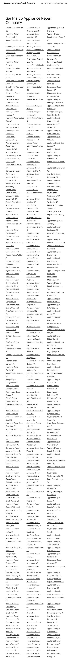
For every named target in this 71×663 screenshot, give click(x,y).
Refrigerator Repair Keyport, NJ (34, 303)
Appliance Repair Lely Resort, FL (55, 247)
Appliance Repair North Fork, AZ (35, 387)
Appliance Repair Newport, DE (12, 487)
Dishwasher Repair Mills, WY (34, 424)
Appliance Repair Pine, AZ (35, 549)
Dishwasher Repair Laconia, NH (13, 94)
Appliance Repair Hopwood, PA (12, 648)
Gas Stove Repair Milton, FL (33, 350)
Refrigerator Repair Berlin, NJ (13, 630)
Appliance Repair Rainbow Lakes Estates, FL (33, 155)
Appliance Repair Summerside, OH (12, 287)
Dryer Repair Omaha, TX (14, 543)
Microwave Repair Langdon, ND (33, 82)
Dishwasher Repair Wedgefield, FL (54, 325)
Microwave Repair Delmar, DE (33, 431)
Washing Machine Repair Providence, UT (35, 48)
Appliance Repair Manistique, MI (53, 119)
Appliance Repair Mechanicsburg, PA (34, 592)
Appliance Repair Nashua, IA (12, 113)
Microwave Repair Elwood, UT (33, 586)
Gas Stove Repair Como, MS (33, 241)
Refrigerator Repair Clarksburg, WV (54, 63)
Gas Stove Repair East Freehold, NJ (55, 294)
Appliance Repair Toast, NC (33, 530)
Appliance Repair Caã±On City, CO (53, 549)
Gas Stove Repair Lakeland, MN (33, 309)
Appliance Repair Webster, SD (33, 213)
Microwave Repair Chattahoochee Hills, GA (35, 342)
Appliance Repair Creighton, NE (12, 35)
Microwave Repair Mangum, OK (33, 42)
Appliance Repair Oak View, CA (35, 132)
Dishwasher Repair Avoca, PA (13, 294)
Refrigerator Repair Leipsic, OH (54, 493)
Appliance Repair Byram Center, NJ (33, 290)
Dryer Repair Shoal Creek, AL (54, 418)
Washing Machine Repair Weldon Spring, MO (55, 214)
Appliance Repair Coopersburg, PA (12, 617)
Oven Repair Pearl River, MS (54, 512)
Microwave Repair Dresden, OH (33, 443)
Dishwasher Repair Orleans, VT (13, 210)
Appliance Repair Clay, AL (35, 605)
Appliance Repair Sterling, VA (33, 381)
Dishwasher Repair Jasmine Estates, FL (13, 449)
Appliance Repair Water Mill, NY (53, 182)
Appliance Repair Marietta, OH (53, 157)
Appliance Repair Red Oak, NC (14, 418)
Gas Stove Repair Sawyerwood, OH (33, 655)
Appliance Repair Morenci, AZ (33, 518)
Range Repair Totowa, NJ (35, 119)
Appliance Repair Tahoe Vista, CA (33, 334)
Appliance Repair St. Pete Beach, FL (13, 455)
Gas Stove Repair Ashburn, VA (33, 322)
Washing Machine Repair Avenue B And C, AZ (56, 37)
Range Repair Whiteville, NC (52, 200)
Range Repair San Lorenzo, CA (54, 57)
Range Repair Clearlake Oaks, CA (56, 462)
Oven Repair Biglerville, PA (56, 235)
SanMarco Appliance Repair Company (19, 3)
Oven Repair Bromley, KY (14, 166)
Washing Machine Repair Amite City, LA (35, 328)
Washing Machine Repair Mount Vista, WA (54, 286)
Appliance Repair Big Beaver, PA (14, 549)
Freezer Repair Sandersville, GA (12, 399)
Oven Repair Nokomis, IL (14, 406)
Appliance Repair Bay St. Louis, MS (55, 524)
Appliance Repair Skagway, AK (33, 272)
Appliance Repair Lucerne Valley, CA (54, 574)
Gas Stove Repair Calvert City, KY (12, 197)
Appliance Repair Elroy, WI (56, 169)
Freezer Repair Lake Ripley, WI (13, 203)
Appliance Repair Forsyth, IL (12, 63)
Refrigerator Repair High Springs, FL (54, 350)
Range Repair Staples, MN (14, 42)
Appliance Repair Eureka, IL (53, 605)
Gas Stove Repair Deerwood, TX (33, 580)
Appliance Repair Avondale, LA (33, 163)
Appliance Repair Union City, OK (15, 119)
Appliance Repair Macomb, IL (33, 266)
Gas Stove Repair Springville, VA (54, 188)
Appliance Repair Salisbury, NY (12, 231)
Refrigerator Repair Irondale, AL (54, 375)
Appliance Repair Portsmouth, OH (53, 536)
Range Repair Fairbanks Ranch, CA (14, 480)
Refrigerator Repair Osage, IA (13, 393)
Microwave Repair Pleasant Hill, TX (33, 138)
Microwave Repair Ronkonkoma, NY (12, 536)
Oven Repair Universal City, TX (35, 375)
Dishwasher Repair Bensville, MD (54, 266)
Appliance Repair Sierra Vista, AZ (36, 449)
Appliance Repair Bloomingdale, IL (33, 474)
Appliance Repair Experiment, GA (33, 253)
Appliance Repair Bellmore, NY (53, 259)
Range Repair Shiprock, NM (56, 568)
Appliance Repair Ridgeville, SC (53, 337)
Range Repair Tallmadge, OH (53, 623)
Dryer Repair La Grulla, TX (55, 70)
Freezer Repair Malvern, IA (11, 362)
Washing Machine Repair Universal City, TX (14, 224)
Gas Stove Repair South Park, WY (12, 611)
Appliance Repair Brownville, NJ (53, 368)
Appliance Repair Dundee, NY (33, 200)
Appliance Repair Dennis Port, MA (53, 505)
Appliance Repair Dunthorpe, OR (53, 586)
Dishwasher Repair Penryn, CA (54, 88)
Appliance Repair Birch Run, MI (56, 331)
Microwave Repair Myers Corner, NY (33, 642)
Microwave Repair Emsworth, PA (54, 399)
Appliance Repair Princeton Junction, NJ (56, 241)
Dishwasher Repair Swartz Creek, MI (13, 306)
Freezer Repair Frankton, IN (32, 406)
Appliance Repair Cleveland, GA (53, 443)
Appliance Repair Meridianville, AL (12, 412)
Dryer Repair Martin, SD (15, 46)
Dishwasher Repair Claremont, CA (13, 318)
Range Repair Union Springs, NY (55, 207)
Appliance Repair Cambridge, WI (33, 235)
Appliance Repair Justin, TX (12, 530)
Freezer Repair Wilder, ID (14, 256)
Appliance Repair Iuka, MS (14, 580)
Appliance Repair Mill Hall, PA (35, 315)
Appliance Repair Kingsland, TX (12, 300)
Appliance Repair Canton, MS (53, 150)
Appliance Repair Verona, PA (33, 499)
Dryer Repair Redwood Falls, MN (14, 88)
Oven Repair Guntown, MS (56, 356)
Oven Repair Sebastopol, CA (53, 518)
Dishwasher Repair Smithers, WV (34, 623)
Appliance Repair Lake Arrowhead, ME (35, 455)
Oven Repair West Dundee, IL (13, 132)
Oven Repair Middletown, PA (53, 278)
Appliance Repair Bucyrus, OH (12, 275)
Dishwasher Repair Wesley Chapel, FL (34, 437)
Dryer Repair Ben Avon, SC (14, 29)
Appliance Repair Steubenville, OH (33, 480)
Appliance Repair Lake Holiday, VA (55, 343)
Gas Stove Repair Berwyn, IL (54, 655)
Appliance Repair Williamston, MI (33, 462)
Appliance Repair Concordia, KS (12, 568)
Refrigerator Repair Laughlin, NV (34, 543)
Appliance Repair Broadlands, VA (33, 561)
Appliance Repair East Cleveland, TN (14, 424)
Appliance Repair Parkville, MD (12, 468)
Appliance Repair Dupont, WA (53, 253)
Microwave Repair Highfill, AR (54, 362)
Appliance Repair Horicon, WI (33, 512)
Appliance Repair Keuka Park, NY (53, 431)
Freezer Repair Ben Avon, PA (13, 70)
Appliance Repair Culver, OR (53, 312)
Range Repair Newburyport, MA (13, 191)
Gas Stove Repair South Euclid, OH (12, 493)
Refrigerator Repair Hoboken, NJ (34, 219)
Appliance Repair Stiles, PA (53, 138)
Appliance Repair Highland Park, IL (53, 412)
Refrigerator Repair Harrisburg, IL (13, 185)
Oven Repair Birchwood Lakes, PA (15, 82)
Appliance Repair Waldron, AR (12, 561)
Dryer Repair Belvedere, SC (52, 393)
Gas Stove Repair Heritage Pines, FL (13, 126)
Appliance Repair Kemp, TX (53, 455)
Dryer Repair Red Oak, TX (14, 356)
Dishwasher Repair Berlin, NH (13, 238)
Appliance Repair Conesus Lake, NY (33, 29)
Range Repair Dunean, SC (14, 375)
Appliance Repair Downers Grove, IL (13, 387)
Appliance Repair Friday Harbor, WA (36, 362)
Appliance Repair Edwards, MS (33, 636)
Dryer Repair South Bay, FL (34, 399)
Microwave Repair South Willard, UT (12, 499)
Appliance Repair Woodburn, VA (33, 284)
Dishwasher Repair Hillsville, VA (34, 70)
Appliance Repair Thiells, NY (12, 368)
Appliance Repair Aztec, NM (12, 524)
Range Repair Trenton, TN (56, 163)
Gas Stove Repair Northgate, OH (54, 175)
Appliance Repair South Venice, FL (53, 543)
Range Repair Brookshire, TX (32, 188)
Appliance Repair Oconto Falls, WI (12, 216)
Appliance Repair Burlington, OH (53, 228)
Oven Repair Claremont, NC (11, 138)
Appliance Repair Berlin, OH (53, 499)
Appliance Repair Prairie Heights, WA (34, 169)
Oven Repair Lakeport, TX (55, 599)
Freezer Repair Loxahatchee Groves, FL (35, 146)
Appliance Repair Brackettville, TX (53, 300)
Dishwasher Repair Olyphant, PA (54, 561)
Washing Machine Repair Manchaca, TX (35, 76)
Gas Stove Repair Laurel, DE (12, 343)
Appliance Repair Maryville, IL (33, 617)
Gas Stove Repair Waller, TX (33, 505)
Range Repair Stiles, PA (35, 65)
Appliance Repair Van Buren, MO (55, 107)
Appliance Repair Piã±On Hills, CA (12, 586)
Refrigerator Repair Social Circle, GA (54, 113)
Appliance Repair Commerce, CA (53, 51)
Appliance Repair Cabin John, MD (56, 45)
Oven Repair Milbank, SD (14, 350)
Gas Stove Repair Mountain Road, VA (34, 536)
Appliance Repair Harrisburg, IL (12, 605)
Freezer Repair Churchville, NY (32, 259)
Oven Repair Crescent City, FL (55, 424)
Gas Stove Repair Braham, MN (54, 617)
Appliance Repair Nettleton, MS (12, 107)
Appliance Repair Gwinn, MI (53, 318)
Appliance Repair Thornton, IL (33, 175)
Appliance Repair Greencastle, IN (12, 281)
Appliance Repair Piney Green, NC (14, 244)
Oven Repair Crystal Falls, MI (34, 107)
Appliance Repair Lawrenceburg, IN (33, 648)
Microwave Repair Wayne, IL (12, 462)
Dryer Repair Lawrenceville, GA (33, 630)
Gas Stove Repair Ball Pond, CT (35, 412)
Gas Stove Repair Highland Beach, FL (13, 269)
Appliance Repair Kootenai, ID (53, 555)
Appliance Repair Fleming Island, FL (54, 642)
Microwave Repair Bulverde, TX (33, 113)
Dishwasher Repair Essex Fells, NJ (54, 94)
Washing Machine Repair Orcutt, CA (54, 449)
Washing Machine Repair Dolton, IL (13, 623)
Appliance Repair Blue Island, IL (55, 29)
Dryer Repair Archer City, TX (55, 530)
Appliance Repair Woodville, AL (53, 630)
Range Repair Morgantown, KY (12, 381)
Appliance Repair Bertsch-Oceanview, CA (13, 336)
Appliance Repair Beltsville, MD (33, 393)
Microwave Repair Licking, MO (12, 160)
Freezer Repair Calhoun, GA (53, 387)
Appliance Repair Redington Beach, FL (55, 101)
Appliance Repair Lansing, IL (33, 418)
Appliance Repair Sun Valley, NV (14, 512)
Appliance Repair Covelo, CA (53, 487)
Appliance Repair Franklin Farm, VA (12, 443)
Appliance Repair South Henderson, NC (55, 592)
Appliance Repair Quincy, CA (53, 406)
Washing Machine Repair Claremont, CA (55, 580)
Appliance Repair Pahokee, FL (53, 82)
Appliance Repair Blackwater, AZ (33, 247)
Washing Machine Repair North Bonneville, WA (13, 146)
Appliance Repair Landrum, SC (33, 297)
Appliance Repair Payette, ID (53, 381)
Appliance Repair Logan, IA (33, 555)
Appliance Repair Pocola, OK (33, 568)
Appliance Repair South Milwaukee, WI (14, 518)
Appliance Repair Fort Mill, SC (14, 431)
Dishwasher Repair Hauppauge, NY (34, 574)
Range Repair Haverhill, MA (35, 493)
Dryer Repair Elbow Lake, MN (34, 182)
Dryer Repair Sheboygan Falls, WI (55, 474)
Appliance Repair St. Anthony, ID (55, 222)
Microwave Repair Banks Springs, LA (33, 468)
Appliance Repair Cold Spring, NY (55, 144)
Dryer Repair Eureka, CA (14, 599)
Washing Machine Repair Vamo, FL (33, 54)
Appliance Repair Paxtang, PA (33, 368)
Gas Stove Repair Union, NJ (33, 278)
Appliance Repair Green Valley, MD (12, 250)
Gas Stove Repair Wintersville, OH (54, 76)
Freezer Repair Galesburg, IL (53, 648)
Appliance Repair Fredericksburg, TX (34, 524)
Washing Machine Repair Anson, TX (13, 636)
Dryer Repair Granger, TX (55, 480)
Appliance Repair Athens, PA (33, 599)
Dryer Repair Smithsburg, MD (53, 194)
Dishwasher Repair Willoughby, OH (13, 263)
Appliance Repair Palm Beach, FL (35, 487)
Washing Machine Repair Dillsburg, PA (13, 574)
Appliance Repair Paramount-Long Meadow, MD (12, 326)
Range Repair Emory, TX (35, 194)
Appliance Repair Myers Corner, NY (12, 642)
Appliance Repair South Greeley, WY (13, 474)
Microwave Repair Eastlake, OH (54, 437)
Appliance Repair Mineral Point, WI (53, 636)
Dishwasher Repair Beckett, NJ (13, 655)
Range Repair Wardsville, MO (11, 555)
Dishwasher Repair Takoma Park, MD (13, 101)
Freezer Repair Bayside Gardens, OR (14, 51)
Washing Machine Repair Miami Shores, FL (35, 227)
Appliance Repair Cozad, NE (33, 611)
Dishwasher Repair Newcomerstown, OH (55, 611)
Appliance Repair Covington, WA (12, 592)
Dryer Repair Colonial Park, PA (35, 60)
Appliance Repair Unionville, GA (12, 178)
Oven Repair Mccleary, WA (14, 57)
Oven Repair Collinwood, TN (32, 207)
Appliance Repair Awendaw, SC (33, 35)
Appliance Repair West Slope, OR (56, 468)
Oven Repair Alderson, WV (14, 312)
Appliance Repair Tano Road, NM (56, 272)
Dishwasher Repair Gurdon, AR (13, 172)
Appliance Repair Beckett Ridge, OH (13, 505)
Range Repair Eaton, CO (34, 88)
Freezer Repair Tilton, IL (35, 101)
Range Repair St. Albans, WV (53, 126)
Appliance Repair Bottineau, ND (53, 306)
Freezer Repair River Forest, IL (13, 76)
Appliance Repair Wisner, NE (33, 94)
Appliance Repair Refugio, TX (33, 356)
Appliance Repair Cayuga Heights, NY (13, 154)
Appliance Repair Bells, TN (14, 437)
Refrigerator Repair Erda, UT (34, 126)
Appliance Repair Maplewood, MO (53, 132)
